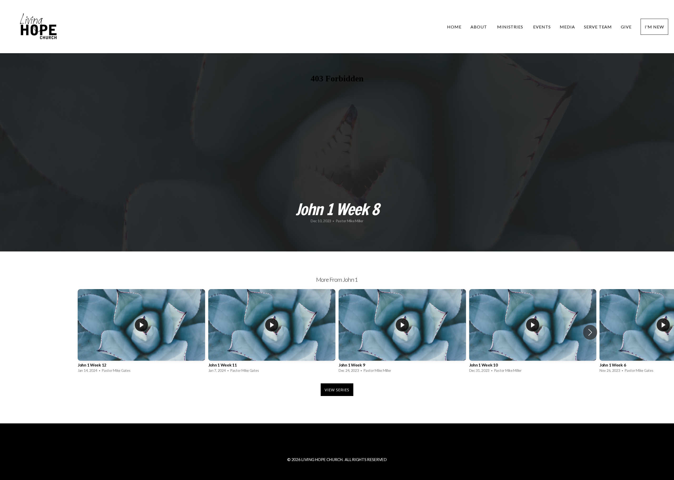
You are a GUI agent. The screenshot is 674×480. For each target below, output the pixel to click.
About (479, 26)
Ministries (510, 26)
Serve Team (598, 26)
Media (567, 26)
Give (626, 26)
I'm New (654, 26)
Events (542, 26)
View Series (337, 389)
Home (454, 26)
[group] (141, 332)
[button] (590, 332)
